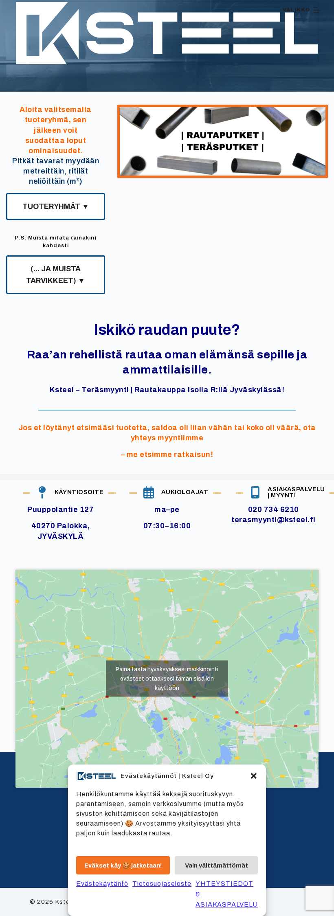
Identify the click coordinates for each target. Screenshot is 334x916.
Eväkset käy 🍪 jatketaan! (123, 865)
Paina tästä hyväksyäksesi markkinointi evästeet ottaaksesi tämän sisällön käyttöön (167, 678)
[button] (254, 776)
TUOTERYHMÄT (55, 206)
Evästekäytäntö (102, 883)
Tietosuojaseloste (161, 883)
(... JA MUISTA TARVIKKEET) (55, 275)
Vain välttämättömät (216, 865)
